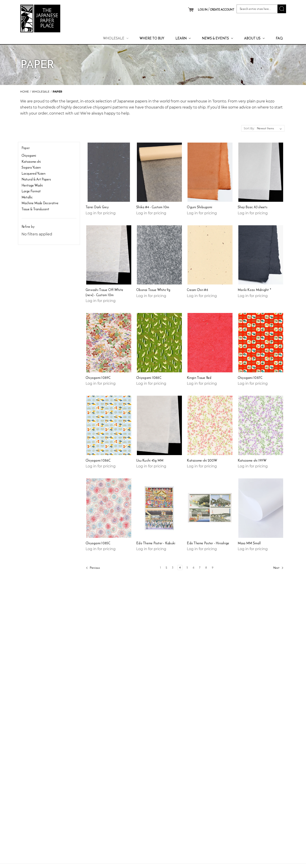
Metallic (27, 197)
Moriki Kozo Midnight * (254, 289)
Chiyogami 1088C (148, 377)
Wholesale (113, 38)
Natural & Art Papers (36, 179)
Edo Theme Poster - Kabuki (155, 543)
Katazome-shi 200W (202, 460)
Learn (181, 38)
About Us (252, 38)
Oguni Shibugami (199, 207)
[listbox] (270, 128)
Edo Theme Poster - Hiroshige (208, 543)
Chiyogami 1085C (98, 543)
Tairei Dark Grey (97, 207)
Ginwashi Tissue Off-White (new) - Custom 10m (104, 292)
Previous (94, 568)
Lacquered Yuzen (33, 173)
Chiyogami (29, 155)
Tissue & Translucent (35, 209)
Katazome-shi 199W (252, 460)
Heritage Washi (32, 185)
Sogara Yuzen (31, 167)
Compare (107, 172)
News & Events (215, 38)
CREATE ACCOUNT (222, 9)
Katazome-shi (31, 161)
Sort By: (249, 128)
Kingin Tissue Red (199, 377)
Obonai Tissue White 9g (153, 289)
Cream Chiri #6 (197, 289)
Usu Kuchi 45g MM (149, 460)
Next (276, 568)
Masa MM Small (249, 543)
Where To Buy (152, 38)
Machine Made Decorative (40, 203)
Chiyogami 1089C (98, 377)
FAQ (279, 38)
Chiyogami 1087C (250, 377)
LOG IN (202, 9)
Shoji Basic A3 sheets (252, 207)
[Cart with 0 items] (191, 9)
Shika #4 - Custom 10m (152, 207)
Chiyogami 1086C (98, 460)
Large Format (31, 191)
